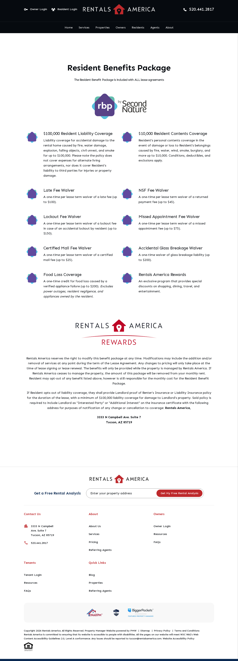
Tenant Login (33, 575)
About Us (95, 526)
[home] (119, 9)
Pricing (93, 542)
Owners (121, 27)
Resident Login (67, 9)
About (170, 27)
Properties (102, 27)
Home (69, 27)
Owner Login (38, 9)
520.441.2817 (201, 9)
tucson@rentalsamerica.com (145, 638)
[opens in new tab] (140, 612)
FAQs (156, 542)
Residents (138, 27)
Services (84, 27)
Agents (154, 27)
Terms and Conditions (186, 630)
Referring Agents (100, 550)
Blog (92, 575)
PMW (133, 630)
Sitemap (145, 630)
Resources (160, 534)
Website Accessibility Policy (178, 638)
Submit (179, 493)
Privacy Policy (162, 630)
